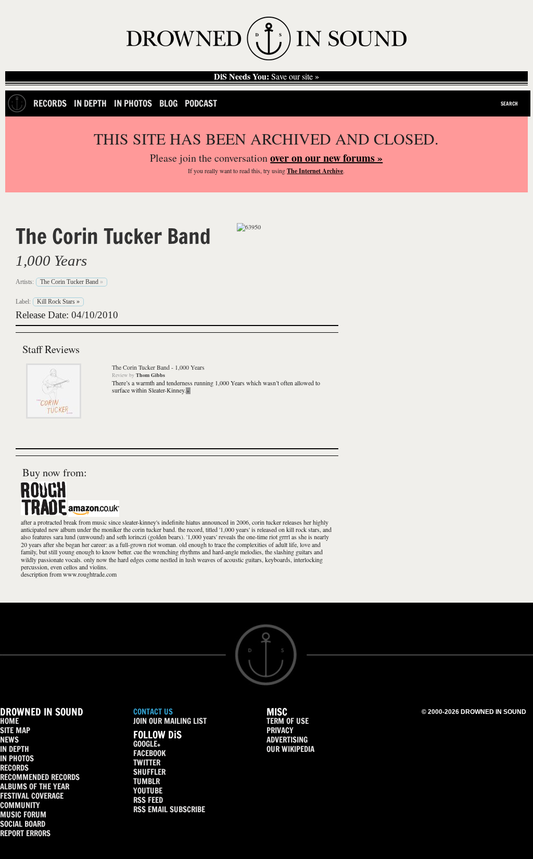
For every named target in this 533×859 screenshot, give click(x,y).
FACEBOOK (149, 753)
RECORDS (14, 767)
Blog (168, 103)
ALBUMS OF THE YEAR (34, 786)
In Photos (133, 103)
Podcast (201, 103)
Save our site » (266, 76)
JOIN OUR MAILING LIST (170, 720)
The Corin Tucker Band (113, 236)
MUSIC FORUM (23, 814)
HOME (9, 720)
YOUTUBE (147, 790)
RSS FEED (148, 800)
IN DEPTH (14, 749)
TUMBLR (146, 781)
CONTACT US (153, 711)
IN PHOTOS (17, 758)
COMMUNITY (20, 805)
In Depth (90, 103)
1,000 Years (51, 260)
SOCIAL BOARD (22, 823)
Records (50, 103)
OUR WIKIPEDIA (290, 749)
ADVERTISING (287, 739)
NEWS (9, 739)
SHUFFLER (149, 771)
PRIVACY (280, 730)
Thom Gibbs (150, 375)
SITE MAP (15, 730)
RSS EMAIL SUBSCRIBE (169, 809)
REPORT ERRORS (25, 833)
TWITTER (146, 762)
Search (509, 103)
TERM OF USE (287, 720)
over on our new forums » (326, 157)
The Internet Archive (315, 170)
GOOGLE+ (146, 743)
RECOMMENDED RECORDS (40, 777)
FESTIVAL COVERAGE (32, 795)
